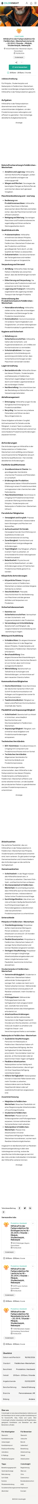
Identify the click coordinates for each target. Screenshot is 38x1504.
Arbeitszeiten (25, 1459)
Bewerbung (24, 1449)
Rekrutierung (6, 1474)
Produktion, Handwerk (19, 1223)
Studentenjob (19, 57)
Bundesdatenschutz (27, 1481)
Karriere (4, 1481)
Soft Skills (5, 1477)
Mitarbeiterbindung (8, 1484)
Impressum (24, 1488)
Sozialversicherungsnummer (11, 1488)
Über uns (23, 1471)
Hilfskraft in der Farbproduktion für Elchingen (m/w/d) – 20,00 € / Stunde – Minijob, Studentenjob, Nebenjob (20, 1233)
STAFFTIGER (19, 36)
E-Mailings (5, 1455)
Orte (22, 1474)
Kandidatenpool (7, 1445)
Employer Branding (8, 1449)
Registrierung (25, 1467)
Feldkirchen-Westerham (25, 1363)
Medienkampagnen (8, 1459)
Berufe (23, 1442)
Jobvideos (5, 1452)
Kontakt (23, 1491)
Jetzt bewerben (20, 67)
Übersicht (5, 1435)
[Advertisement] (19, 143)
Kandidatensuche (7, 1438)
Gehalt (23, 1455)
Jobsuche (24, 1438)
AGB (22, 1484)
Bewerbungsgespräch (9, 1467)
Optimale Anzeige (7, 1471)
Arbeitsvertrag (25, 1452)
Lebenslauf (24, 1445)
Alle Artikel (5, 1491)
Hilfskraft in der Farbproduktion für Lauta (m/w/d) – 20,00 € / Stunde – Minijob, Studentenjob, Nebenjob (20, 1275)
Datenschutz (25, 1477)
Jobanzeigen (6, 1442)
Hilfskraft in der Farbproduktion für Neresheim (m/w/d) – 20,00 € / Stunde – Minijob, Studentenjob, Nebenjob (21, 1318)
